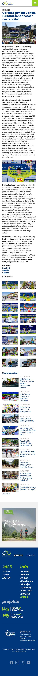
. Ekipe (5, 574)
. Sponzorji (25, 587)
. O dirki (24, 577)
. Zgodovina (26, 581)
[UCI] (18, 557)
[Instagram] (17, 662)
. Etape (6, 571)
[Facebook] (11, 662)
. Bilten (6, 577)
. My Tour (25, 593)
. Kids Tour (25, 590)
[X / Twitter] (23, 662)
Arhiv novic (6, 494)
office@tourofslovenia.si (27, 640)
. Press (24, 597)
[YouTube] (28, 662)
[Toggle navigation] (35, 3)
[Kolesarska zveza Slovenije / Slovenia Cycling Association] (30, 557)
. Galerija (25, 584)
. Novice (24, 574)
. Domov (24, 571)
